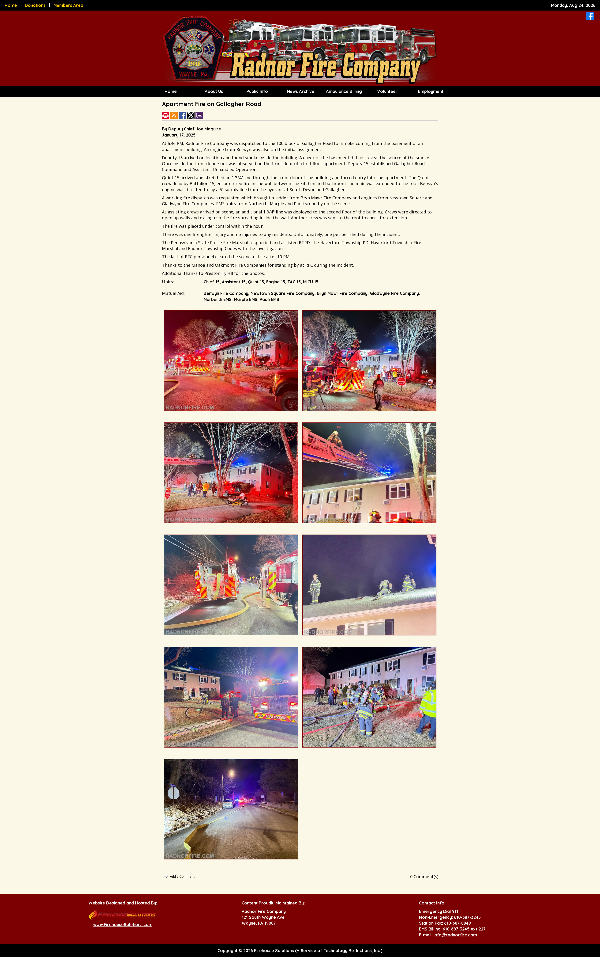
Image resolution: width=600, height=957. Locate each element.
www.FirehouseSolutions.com (122, 924)
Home (11, 5)
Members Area (68, 5)
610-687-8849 (457, 923)
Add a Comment (182, 877)
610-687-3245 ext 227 (464, 929)
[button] (213, 91)
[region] (300, 91)
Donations (35, 5)
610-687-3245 (467, 917)
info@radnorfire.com (455, 935)
